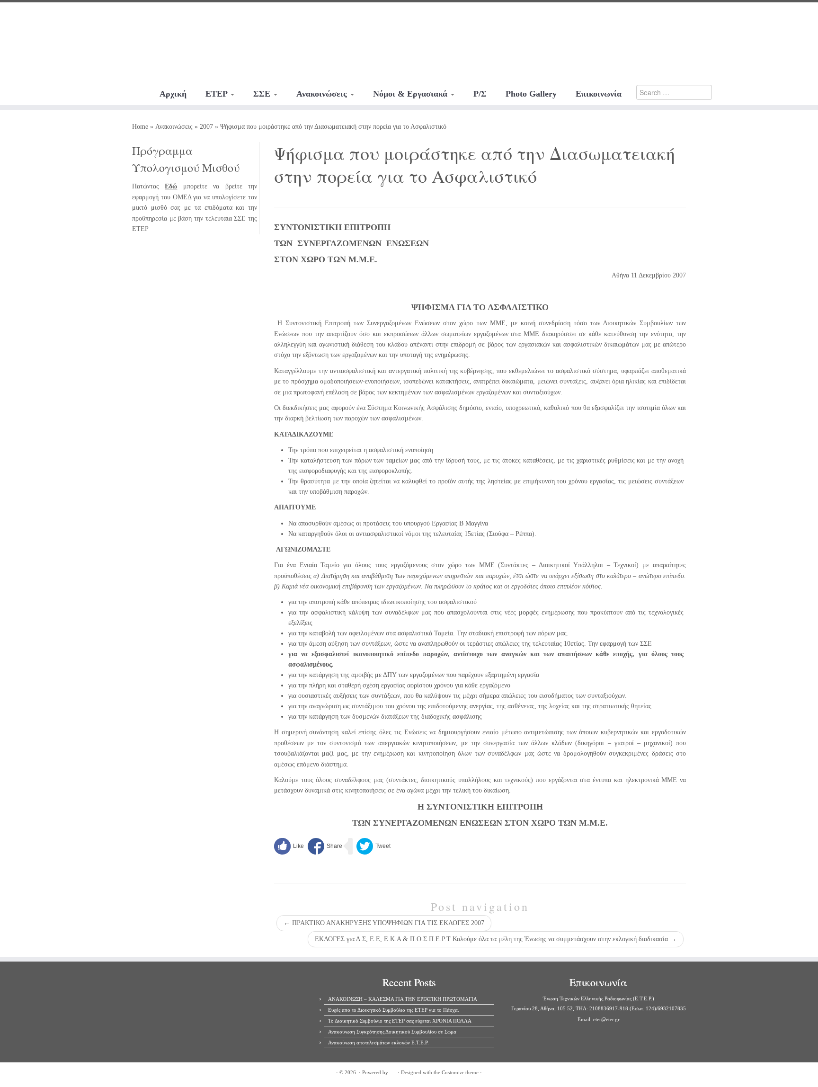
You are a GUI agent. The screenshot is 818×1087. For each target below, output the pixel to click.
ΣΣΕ (263, 93)
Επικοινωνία (599, 93)
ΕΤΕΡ (217, 93)
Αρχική (173, 93)
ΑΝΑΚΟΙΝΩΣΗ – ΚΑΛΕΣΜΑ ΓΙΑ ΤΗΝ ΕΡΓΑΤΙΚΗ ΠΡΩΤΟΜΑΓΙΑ (402, 999)
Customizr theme (460, 1072)
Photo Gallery (531, 93)
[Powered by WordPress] (393, 1071)
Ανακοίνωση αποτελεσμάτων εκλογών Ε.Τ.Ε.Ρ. (378, 1042)
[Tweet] (373, 846)
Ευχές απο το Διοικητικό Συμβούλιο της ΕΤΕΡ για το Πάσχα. (393, 1010)
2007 (206, 126)
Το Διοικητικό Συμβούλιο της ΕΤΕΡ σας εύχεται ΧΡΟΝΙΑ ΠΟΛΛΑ (399, 1021)
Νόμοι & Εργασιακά (411, 93)
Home (140, 126)
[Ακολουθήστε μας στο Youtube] (89, 16)
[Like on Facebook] (289, 846)
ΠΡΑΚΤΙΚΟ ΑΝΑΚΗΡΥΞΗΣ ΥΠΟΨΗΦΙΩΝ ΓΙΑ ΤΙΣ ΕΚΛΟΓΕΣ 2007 (384, 923)
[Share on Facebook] (325, 846)
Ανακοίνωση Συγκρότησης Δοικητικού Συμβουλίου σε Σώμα (392, 1031)
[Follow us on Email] (102, 16)
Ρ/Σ (480, 93)
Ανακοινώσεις (322, 93)
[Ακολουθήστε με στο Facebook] (64, 16)
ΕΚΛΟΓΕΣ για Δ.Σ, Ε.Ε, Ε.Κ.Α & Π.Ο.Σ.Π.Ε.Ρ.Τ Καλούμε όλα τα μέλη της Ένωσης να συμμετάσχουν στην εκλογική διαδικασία (495, 939)
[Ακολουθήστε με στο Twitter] (77, 16)
